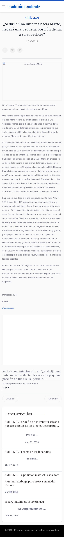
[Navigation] (3, 6)
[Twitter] (12, 50)
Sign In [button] (6, 388)
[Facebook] (5, 50)
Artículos (32, 17)
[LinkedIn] (20, 50)
